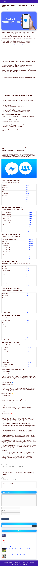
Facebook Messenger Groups (9, 464)
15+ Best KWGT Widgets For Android (15, 44)
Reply (4, 486)
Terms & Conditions (30, 562)
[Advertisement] (19, 54)
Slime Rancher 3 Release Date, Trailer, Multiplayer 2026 (14, 466)
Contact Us (6, 562)
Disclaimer (24, 562)
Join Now (27, 185)
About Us (10, 562)
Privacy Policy (15, 562)
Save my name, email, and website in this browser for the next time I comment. (19, 516)
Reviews (4, 463)
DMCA (20, 562)
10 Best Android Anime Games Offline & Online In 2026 (14, 467)
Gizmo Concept (4, 1)
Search (3, 524)
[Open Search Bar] (34, 1)
